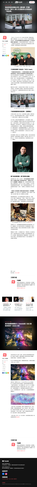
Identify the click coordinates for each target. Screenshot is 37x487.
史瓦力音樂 (17, 272)
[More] (8, 55)
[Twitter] (4, 55)
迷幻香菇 (4, 370)
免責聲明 (3, 482)
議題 (6, 2)
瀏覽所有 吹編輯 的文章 (21, 288)
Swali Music (4, 47)
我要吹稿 (32, 2)
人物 (3, 2)
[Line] (6, 55)
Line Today (4, 49)
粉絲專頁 (17, 417)
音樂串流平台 (31, 222)
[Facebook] (3, 55)
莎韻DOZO (4, 51)
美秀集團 (4, 368)
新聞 (9, 2)
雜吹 (12, 2)
